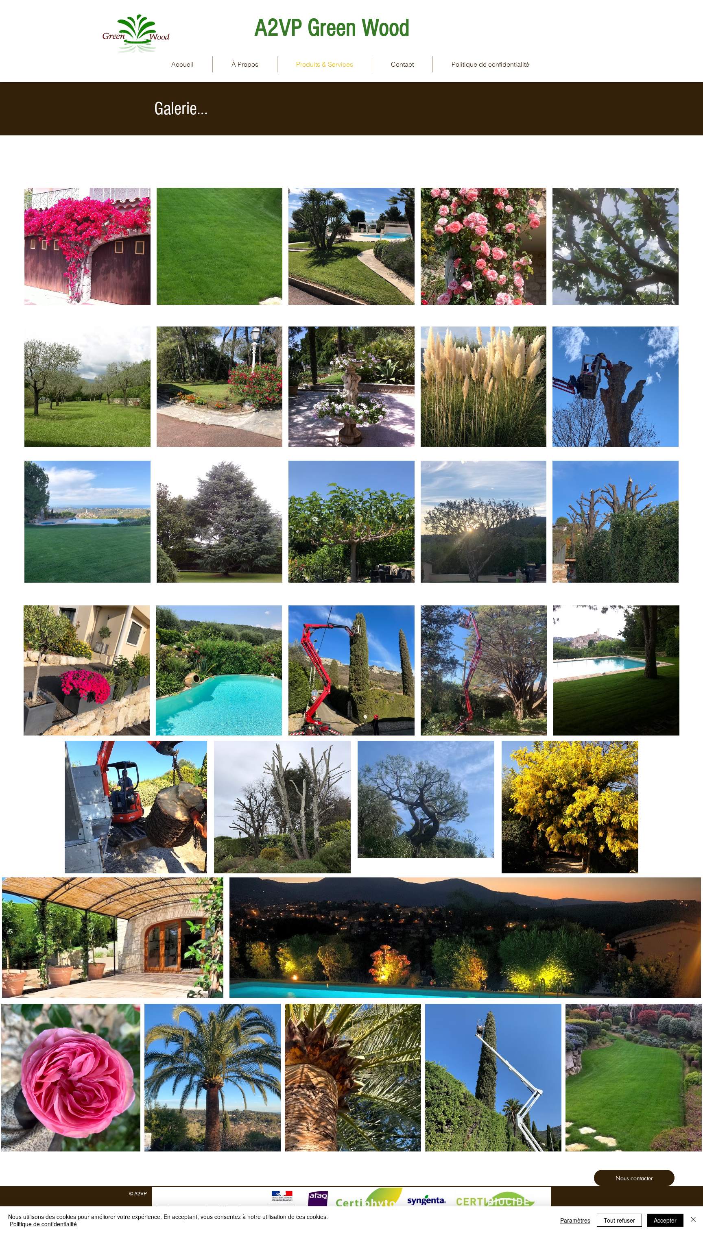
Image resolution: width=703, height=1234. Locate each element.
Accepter (665, 1220)
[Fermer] (693, 1220)
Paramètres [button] (575, 1220)
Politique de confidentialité (43, 1224)
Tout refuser (619, 1220)
